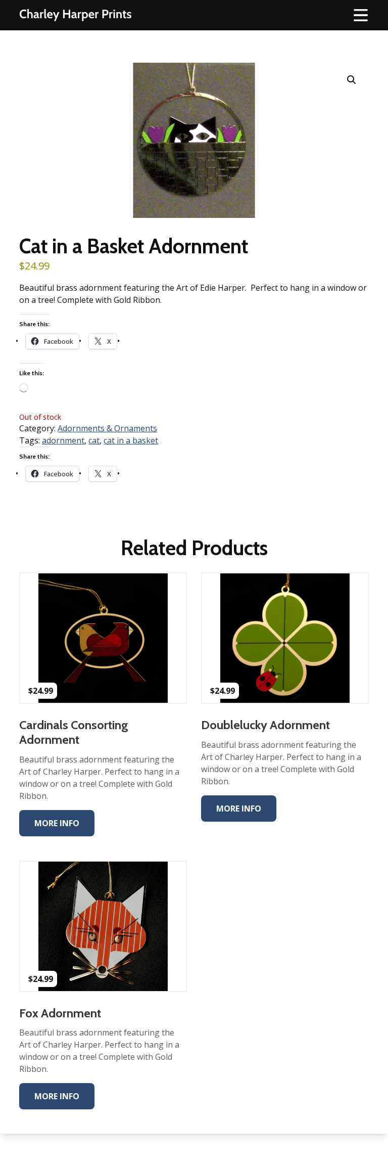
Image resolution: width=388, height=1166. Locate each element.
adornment (63, 440)
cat (94, 440)
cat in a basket (131, 440)
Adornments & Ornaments (107, 428)
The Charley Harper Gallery (75, 15)
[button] (352, 80)
